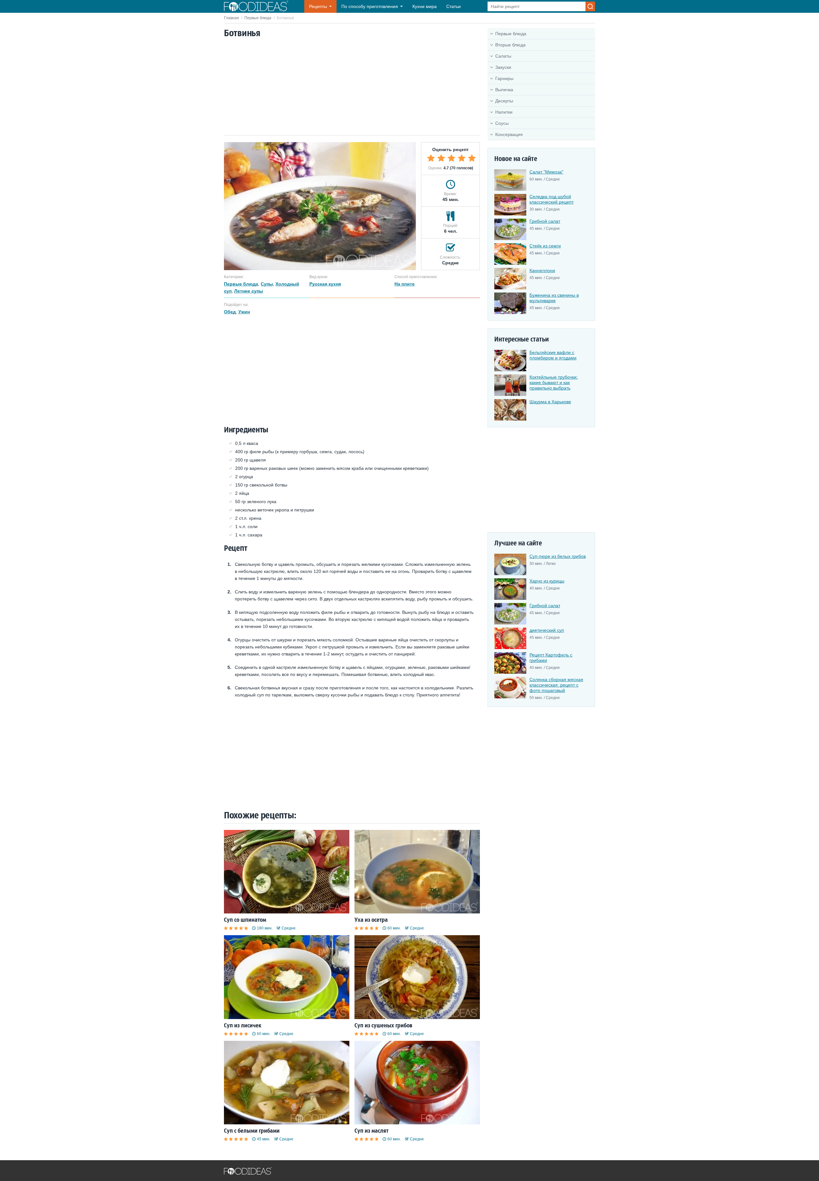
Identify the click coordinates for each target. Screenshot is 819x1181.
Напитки (504, 112)
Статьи (453, 6)
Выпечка (504, 89)
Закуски (503, 67)
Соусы (502, 123)
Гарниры (504, 78)
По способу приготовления (369, 6)
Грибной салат (544, 221)
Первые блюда (257, 18)
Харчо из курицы (546, 580)
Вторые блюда (510, 44)
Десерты (504, 100)
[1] (431, 158)
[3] (451, 158)
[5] (472, 158)
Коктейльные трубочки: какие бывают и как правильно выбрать (553, 382)
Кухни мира (424, 6)
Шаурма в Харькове (550, 401)
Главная (231, 18)
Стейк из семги (545, 245)
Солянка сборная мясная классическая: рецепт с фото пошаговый (556, 685)
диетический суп (546, 630)
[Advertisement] (352, 87)
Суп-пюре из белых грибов (557, 556)
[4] (461, 158)
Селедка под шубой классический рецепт (551, 199)
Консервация (509, 134)
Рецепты (318, 6)
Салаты (503, 56)
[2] (441, 158)
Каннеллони (542, 270)
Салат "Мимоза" (546, 171)
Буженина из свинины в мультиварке (554, 298)
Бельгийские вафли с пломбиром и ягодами (552, 355)
